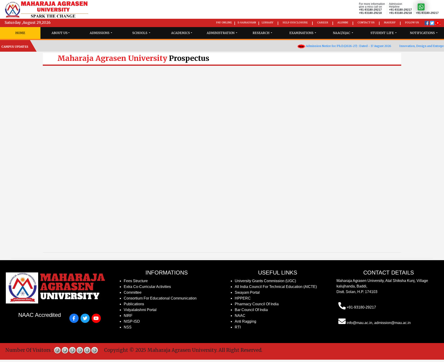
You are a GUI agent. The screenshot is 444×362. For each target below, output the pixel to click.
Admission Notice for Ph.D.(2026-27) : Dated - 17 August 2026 (339, 46)
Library (267, 22)
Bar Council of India (251, 310)
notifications (422, 33)
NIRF (128, 316)
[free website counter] (76, 350)
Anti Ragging (245, 321)
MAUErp (390, 22)
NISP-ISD (132, 321)
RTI (238, 327)
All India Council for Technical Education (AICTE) (276, 287)
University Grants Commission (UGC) (265, 281)
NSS (128, 327)
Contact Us (366, 22)
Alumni (342, 22)
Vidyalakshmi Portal (140, 310)
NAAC (240, 316)
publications (134, 304)
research (261, 33)
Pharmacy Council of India (257, 304)
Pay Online (224, 22)
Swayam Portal (247, 292)
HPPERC (243, 298)
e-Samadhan (246, 22)
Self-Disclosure (295, 22)
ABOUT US (60, 33)
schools (140, 33)
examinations (301, 33)
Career (322, 22)
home (20, 33)
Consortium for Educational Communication (160, 298)
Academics (180, 33)
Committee (133, 292)
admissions (100, 33)
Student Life (382, 33)
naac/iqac (342, 33)
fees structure (136, 281)
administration (221, 33)
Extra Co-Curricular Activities (147, 287)
